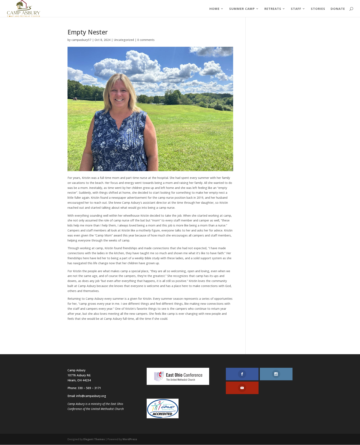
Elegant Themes (94, 439)
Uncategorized (124, 40)
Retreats (272, 9)
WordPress (129, 439)
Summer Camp (242, 9)
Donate (338, 9)
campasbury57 (81, 40)
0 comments (146, 40)
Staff (296, 9)
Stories (318, 9)
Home (214, 9)
